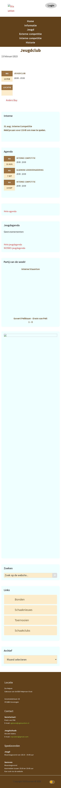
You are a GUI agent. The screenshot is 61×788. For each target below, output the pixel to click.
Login (51, 5)
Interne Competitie (25, 158)
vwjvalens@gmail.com (19, 737)
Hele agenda (10, 211)
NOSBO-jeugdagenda (14, 248)
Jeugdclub (19, 73)
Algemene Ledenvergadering (29, 170)
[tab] (30, 599)
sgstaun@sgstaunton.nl (19, 723)
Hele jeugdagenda (13, 244)
